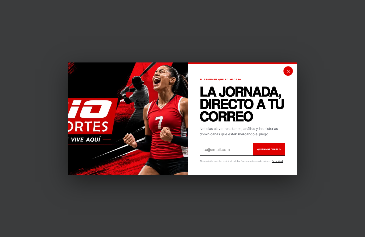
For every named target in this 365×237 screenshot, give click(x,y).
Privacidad (277, 161)
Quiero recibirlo (269, 149)
